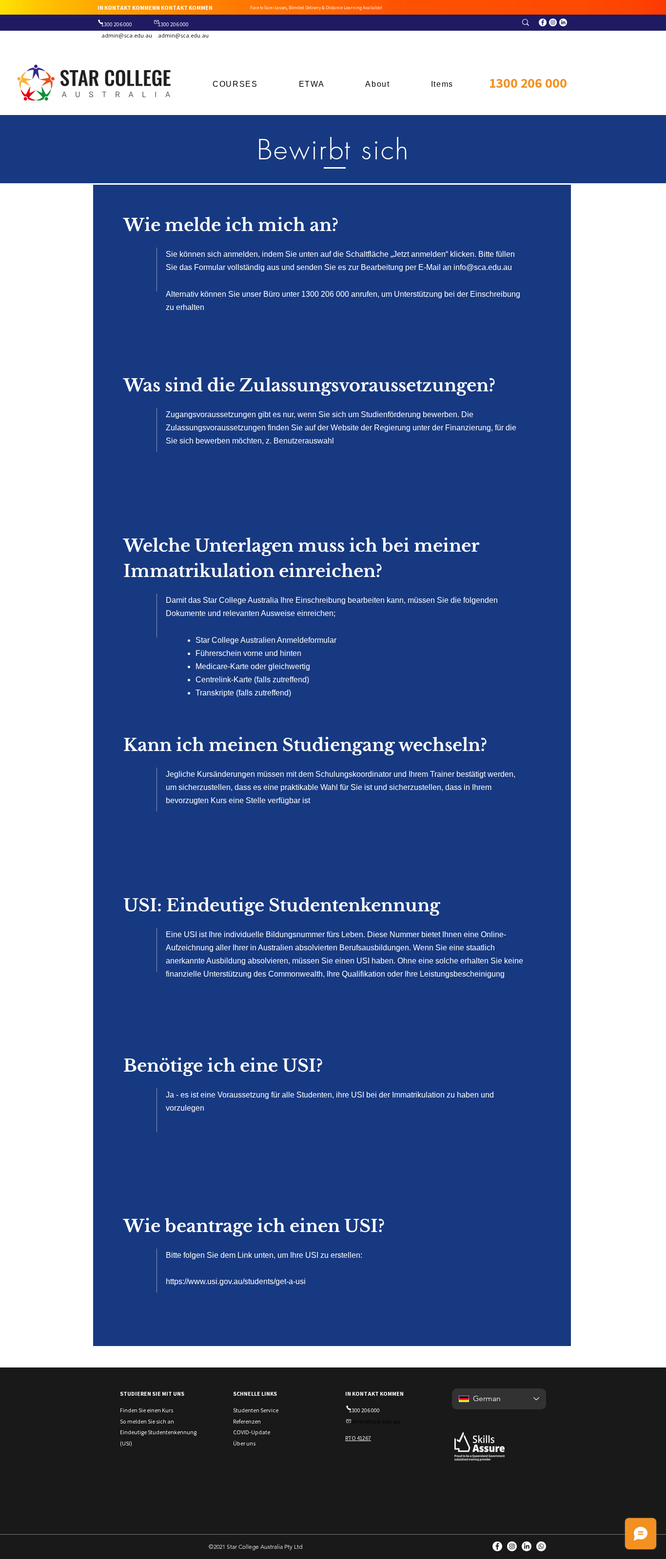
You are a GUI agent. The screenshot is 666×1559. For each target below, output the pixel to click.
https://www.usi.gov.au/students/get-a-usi (236, 1281)
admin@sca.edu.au (126, 35)
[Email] (156, 21)
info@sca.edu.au (482, 267)
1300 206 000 (528, 83)
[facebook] (543, 22)
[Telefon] (100, 21)
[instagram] (553, 22)
